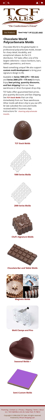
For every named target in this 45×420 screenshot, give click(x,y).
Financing (4, 410)
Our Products (9, 32)
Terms (35, 410)
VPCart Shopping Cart (27, 417)
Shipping (29, 410)
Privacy (21, 410)
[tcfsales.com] (22, 18)
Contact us (13, 410)
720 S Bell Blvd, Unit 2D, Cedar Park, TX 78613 (24, 412)
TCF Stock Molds (14, 97)
